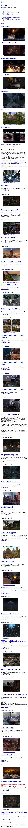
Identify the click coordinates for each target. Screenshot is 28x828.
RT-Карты (18, 12)
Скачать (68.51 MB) (5, 514)
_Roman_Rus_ (8, 710)
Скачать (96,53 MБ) (5, 648)
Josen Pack (4, 185)
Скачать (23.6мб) (4, 266)
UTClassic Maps (6, 237)
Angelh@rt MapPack (8, 561)
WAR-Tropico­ (4, 91)
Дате (2, 166)
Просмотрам (4, 167)
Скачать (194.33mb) (5, 369)
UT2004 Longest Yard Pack (10, 309)
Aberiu (6, 219)
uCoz (12, 826)
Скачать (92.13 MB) (5, 733)
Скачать (2, 461)
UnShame (7, 194)
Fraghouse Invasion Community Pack (14, 694)
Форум (6, 16)
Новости (5, 9)
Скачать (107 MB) (5, 314)
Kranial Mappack (7, 507)
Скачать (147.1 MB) (5, 819)
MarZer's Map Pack (8, 414)
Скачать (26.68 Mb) (5, 540)
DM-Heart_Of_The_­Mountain (9, 42)
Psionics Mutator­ (5, 74)
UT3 (4, 12)
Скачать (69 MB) (4, 619)
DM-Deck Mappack (7, 669)
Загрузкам (24, 166)
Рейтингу (11, 166)
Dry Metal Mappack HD (9, 285)
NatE (6, 596)
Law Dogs (15, 457)
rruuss (6, 317)
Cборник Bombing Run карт (11, 781)
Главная (2, 144)
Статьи (6, 13)
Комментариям (18, 166)
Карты (2, 23)
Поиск (18, 17)
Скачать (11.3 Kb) (5, 790)
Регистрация (3, 7)
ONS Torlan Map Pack (9, 614)
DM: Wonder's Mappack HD (11, 262)
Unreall (6, 490)
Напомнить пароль (11, 7)
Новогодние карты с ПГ (9, 210)
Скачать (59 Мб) (4, 487)
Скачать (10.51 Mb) (5, 593)
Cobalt (6, 246)
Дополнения (8, 11)
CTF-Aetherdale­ (5, 109)
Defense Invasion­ (5, 26)
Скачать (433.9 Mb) (5, 566)
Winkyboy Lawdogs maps (9, 455)
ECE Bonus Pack (16, 163)
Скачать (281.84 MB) (5, 242)
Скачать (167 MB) (5, 289)
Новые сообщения (7, 17)
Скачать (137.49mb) (5, 393)
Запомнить (4, 5)
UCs (16, 19)
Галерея (7, 18)
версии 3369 (3, 163)
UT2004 (7, 12)
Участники (14, 17)
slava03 (6, 764)
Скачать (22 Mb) (4, 434)
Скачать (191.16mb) (5, 342)
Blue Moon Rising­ (6, 127)
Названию (6, 166)
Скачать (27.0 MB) (5, 216)
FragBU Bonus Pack (8, 755)
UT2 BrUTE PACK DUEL (10, 482)
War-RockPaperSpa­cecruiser (9, 58)
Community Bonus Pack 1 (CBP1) (12, 389)
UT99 (11, 12)
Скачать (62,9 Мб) (5, 761)
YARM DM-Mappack (8, 533)
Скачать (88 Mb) (4, 707)
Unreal (13, 12)
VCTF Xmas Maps (7, 728)
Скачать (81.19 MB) (5, 674)
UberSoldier (7, 269)
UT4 (4, 19)
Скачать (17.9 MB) (5, 190)
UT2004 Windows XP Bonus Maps (12, 588)
